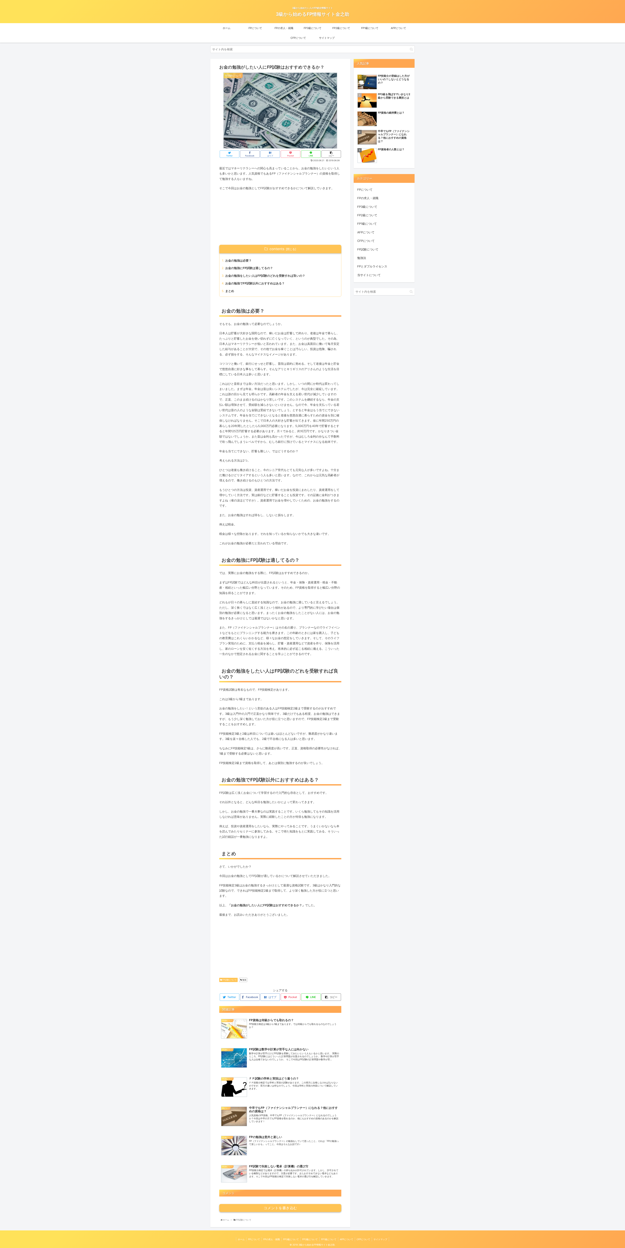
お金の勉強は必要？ (238, 260)
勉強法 (361, 258)
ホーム (241, 1239)
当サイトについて (369, 275)
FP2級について (367, 215)
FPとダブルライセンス (372, 266)
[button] (411, 49)
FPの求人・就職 (367, 198)
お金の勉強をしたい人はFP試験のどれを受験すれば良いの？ (265, 275)
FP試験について (229, 980)
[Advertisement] (280, 218)
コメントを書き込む (280, 1208)
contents (277, 249)
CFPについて (366, 240)
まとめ (229, 291)
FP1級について (367, 223)
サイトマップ (380, 1239)
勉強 (244, 980)
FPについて (365, 189)
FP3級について (367, 206)
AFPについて (366, 232)
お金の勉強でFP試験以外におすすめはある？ (255, 283)
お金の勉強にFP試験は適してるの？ (249, 268)
